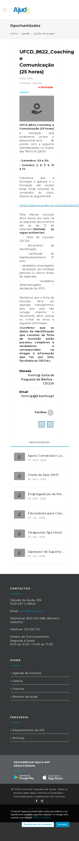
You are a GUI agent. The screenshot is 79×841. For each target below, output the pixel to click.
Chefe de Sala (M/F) (43, 475)
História (18, 688)
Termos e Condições (50, 792)
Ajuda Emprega (44, 33)
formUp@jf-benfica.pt (37, 396)
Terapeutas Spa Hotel (45, 532)
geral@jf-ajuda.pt (32, 611)
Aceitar (62, 824)
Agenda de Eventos (26, 673)
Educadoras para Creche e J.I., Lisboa (46, 513)
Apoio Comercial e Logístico (46, 455)
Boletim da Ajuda (25, 696)
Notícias (18, 738)
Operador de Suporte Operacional (46, 551)
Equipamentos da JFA (28, 730)
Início (13, 33)
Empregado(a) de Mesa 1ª (46, 494)
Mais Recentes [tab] (39, 442)
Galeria (17, 681)
